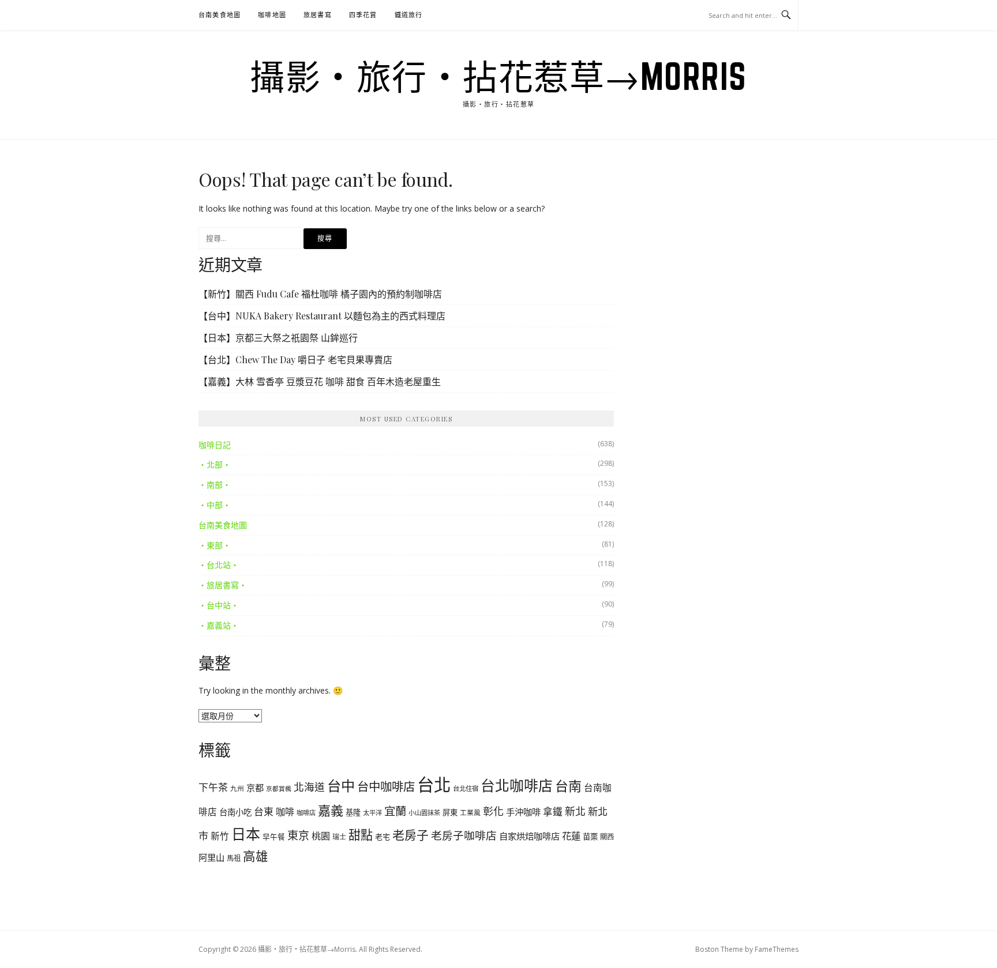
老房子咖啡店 (464, 835)
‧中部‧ (214, 504)
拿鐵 (553, 811)
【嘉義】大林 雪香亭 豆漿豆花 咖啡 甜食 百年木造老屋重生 (319, 381)
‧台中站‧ (218, 605)
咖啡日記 (214, 444)
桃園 (321, 836)
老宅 (382, 836)
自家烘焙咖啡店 (529, 836)
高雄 (255, 856)
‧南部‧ (214, 484)
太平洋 (372, 812)
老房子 (410, 835)
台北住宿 (465, 788)
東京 (298, 835)
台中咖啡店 (386, 786)
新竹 (220, 836)
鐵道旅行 (409, 14)
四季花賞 (363, 14)
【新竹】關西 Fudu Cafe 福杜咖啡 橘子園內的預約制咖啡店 (320, 294)
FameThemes (777, 949)
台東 (263, 811)
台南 (568, 786)
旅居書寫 (317, 14)
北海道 (309, 787)
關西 (607, 837)
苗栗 (590, 836)
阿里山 (211, 857)
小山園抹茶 (424, 812)
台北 (434, 784)
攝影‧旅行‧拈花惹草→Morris (498, 76)
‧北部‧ (214, 464)
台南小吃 (235, 812)
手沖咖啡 (523, 812)
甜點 (360, 835)
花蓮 (571, 835)
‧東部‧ (214, 545)
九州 (237, 788)
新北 (575, 811)
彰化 (493, 811)
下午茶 (213, 787)
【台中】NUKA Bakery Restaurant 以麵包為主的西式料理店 (321, 316)
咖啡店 (306, 812)
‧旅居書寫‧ (222, 584)
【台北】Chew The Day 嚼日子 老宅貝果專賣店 (295, 359)
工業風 (470, 812)
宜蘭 (395, 811)
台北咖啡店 (517, 785)
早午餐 (274, 837)
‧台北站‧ (218, 564)
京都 (255, 787)
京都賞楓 (278, 789)
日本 (245, 833)
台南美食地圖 (219, 14)
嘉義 (330, 810)
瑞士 (339, 837)
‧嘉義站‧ (218, 625)
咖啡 (285, 811)
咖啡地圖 (272, 14)
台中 (341, 785)
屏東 (450, 812)
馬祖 (234, 858)
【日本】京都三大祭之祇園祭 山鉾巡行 (278, 338)
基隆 (353, 812)
